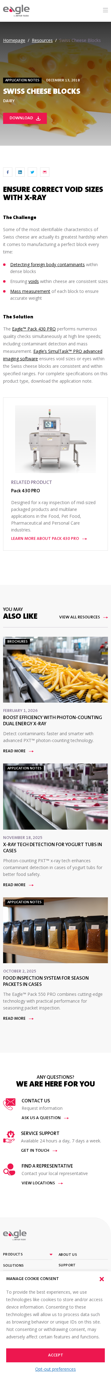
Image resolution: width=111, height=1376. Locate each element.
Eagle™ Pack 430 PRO (34, 329)
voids (33, 281)
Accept (55, 1355)
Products (13, 1254)
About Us (68, 1255)
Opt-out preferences (55, 1369)
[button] (102, 1279)
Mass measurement (30, 291)
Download (21, 118)
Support (67, 1265)
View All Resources (79, 617)
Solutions (13, 1266)
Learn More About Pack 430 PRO (45, 539)
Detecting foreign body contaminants (47, 264)
